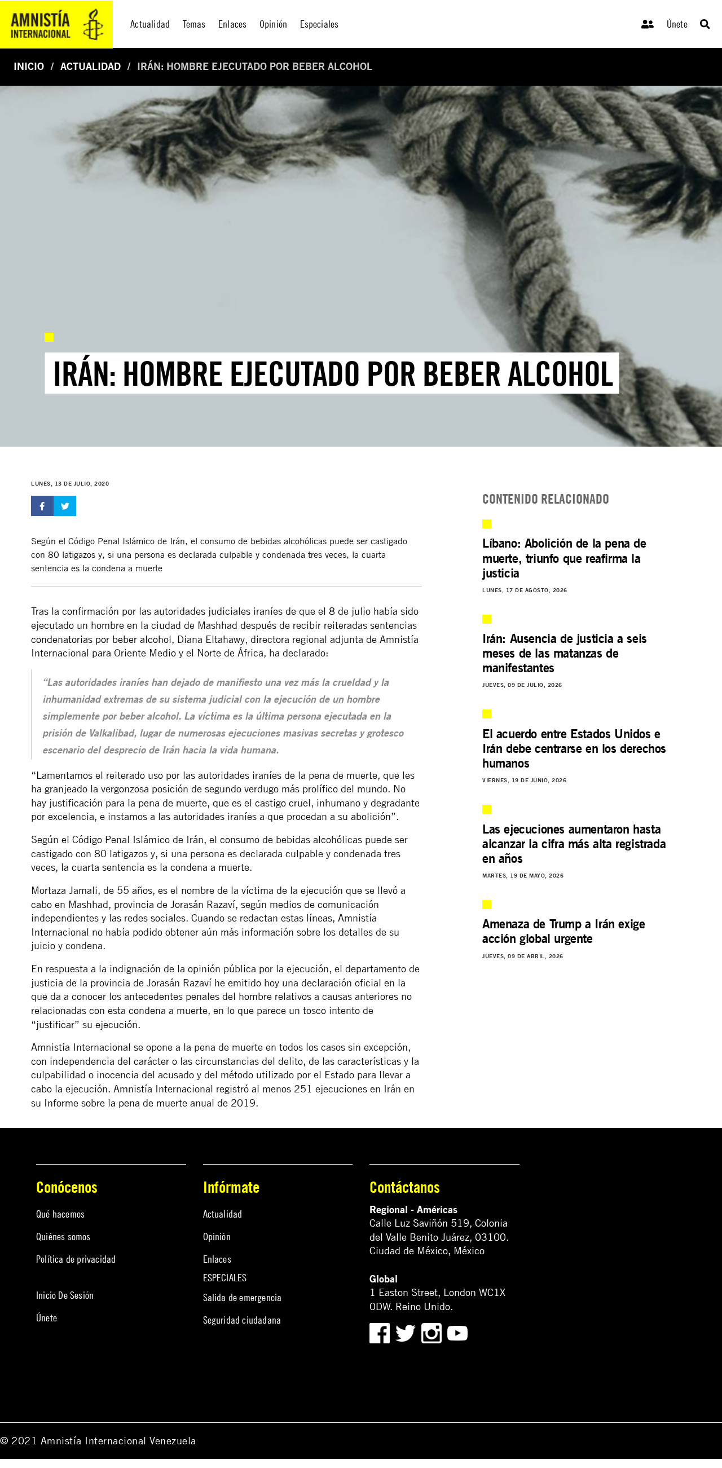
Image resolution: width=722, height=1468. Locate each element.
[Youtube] (457, 1332)
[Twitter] (407, 1332)
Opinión (217, 1236)
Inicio (29, 66)
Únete (677, 24)
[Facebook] (379, 1332)
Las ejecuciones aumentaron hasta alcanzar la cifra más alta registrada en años (574, 844)
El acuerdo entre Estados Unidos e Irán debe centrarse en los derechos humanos (574, 748)
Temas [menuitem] (194, 24)
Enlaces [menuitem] (232, 24)
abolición (371, 816)
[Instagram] (432, 1332)
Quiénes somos (63, 1236)
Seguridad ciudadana (242, 1320)
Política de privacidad (76, 1259)
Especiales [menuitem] (319, 24)
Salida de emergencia (242, 1297)
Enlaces (217, 1259)
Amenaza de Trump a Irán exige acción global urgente (563, 931)
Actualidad (90, 66)
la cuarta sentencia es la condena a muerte (155, 867)
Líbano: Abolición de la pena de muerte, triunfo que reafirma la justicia (564, 558)
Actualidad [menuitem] (150, 24)
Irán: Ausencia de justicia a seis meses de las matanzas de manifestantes (564, 653)
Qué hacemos (60, 1214)
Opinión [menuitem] (273, 24)
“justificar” (55, 1024)
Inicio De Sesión (65, 1295)
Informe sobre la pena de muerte (115, 1103)
